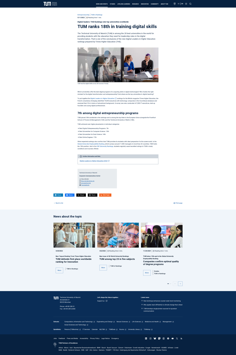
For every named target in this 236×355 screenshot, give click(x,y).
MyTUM (102, 329)
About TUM (164, 4)
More (59, 270)
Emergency (115, 338)
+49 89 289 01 (70, 306)
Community (155, 4)
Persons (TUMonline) (71, 329)
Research (135, 4)
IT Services (86, 329)
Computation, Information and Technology (78, 322)
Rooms (121, 329)
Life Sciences (136, 322)
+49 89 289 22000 (69, 309)
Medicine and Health (152, 322)
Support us (101, 301)
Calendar (95, 329)
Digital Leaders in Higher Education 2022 (93, 161)
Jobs (55, 338)
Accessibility (84, 338)
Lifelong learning (123, 4)
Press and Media (72, 338)
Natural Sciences (122, 322)
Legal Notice (105, 338)
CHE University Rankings (105, 146)
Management (167, 322)
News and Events (102, 4)
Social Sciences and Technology (75, 325)
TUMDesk (112, 329)
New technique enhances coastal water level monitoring (162, 301)
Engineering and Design (105, 322)
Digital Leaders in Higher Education (102, 98)
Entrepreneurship (83, 15)
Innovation (145, 4)
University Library (134, 329)
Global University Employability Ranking (91, 144)
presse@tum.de (86, 183)
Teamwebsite (85, 185)
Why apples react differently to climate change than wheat (163, 305)
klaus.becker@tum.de (87, 181)
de (178, 4)
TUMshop (147, 329)
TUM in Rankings (96, 15)
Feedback (62, 338)
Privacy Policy (94, 338)
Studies (112, 4)
